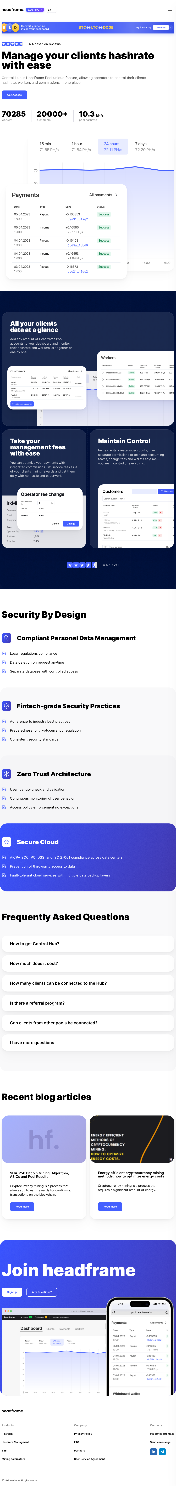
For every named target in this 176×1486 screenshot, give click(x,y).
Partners (79, 1450)
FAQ (76, 1442)
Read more (22, 1206)
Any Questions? (42, 1292)
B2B (4, 1450)
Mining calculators (13, 1459)
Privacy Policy (83, 1433)
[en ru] (51, 10)
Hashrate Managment (15, 1442)
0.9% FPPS (33, 9)
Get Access (14, 94)
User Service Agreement (89, 1459)
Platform (7, 1433)
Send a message (160, 1442)
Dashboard (161, 27)
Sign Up (12, 1292)
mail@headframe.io (162, 1433)
